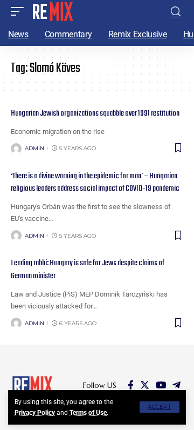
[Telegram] (176, 385)
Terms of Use (88, 412)
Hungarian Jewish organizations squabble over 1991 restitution (95, 113)
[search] (175, 11)
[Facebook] (130, 385)
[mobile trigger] (20, 11)
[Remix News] (52, 11)
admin (34, 148)
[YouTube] (161, 385)
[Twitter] (144, 385)
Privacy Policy (35, 412)
